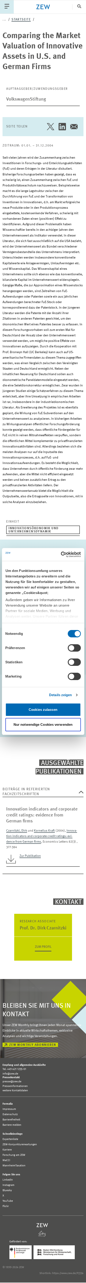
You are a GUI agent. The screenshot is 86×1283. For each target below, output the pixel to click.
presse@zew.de (12, 1081)
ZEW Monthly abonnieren (32, 1045)
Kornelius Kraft (44, 830)
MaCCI (6, 1160)
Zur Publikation (30, 856)
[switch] (74, 648)
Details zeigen (60, 695)
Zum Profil (43, 946)
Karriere (7, 1149)
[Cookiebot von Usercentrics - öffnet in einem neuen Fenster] (61, 554)
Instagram (8, 1185)
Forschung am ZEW (14, 1155)
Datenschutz (10, 1114)
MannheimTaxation (14, 1165)
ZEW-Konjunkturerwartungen (20, 1144)
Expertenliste (10, 1139)
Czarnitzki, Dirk (16, 830)
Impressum (9, 1109)
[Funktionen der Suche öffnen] (79, 6)
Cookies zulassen (43, 710)
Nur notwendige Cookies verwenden (43, 724)
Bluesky (7, 1190)
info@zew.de (10, 1073)
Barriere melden (12, 1125)
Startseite (21, 19)
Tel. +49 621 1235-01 (14, 1069)
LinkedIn (8, 1180)
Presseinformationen (15, 1086)
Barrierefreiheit (11, 1119)
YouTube (8, 1201)
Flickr (6, 1206)
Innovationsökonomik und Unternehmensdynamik (33, 530)
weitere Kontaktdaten (15, 1090)
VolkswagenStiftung (26, 99)
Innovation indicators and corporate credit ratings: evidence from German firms (41, 836)
